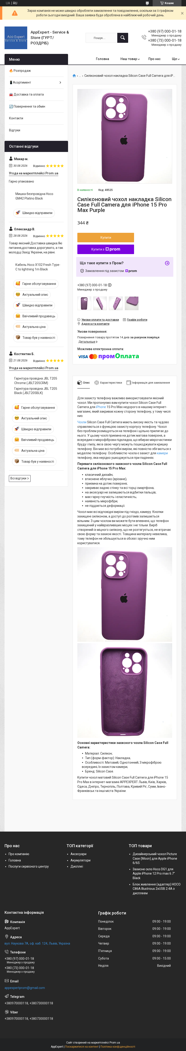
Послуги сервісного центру (29, 866)
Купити (105, 237)
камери (162, 453)
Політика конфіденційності (117, 1046)
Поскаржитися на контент (81, 1046)
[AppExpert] (16, 37)
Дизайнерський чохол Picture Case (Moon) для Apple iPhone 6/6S (155, 858)
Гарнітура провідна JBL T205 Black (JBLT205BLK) (35, 391)
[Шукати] (122, 38)
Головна (102, 59)
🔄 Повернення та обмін (27, 106)
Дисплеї (77, 866)
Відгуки (14, 130)
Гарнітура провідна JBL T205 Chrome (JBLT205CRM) (35, 381)
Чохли (81, 422)
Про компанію (19, 854)
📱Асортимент (20, 82)
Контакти (16, 118)
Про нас (154, 59)
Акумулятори (81, 860)
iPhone (101, 407)
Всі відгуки (18, 478)
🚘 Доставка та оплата (26, 94)
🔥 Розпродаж (20, 70)
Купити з (97, 249)
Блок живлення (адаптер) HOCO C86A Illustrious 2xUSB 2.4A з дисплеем (157, 889)
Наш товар (128, 59)
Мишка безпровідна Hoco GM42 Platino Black (34, 196)
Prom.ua (115, 1042)
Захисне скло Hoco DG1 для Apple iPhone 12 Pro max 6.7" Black (154, 873)
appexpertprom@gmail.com (25, 988)
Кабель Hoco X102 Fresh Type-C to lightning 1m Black (37, 267)
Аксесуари (78, 854)
